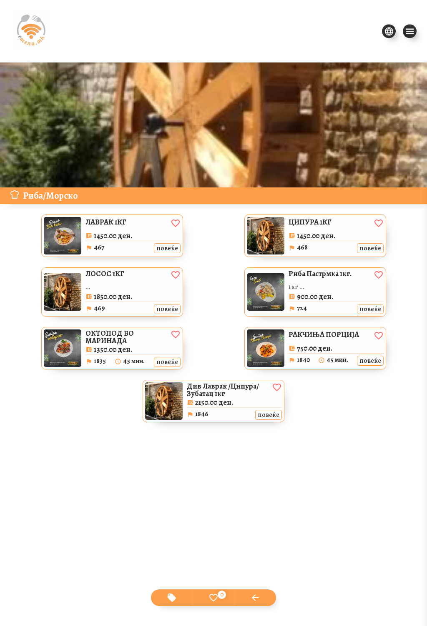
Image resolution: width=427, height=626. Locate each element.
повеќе (167, 248)
